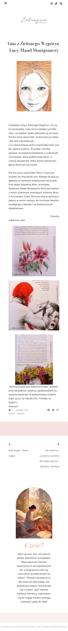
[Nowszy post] (13, 444)
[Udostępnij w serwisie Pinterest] (57, 410)
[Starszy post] (54, 444)
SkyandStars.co (59, 626)
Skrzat (21, 413)
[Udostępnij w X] (53, 410)
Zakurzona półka (26, 626)
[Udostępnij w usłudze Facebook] (48, 410)
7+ (12, 410)
